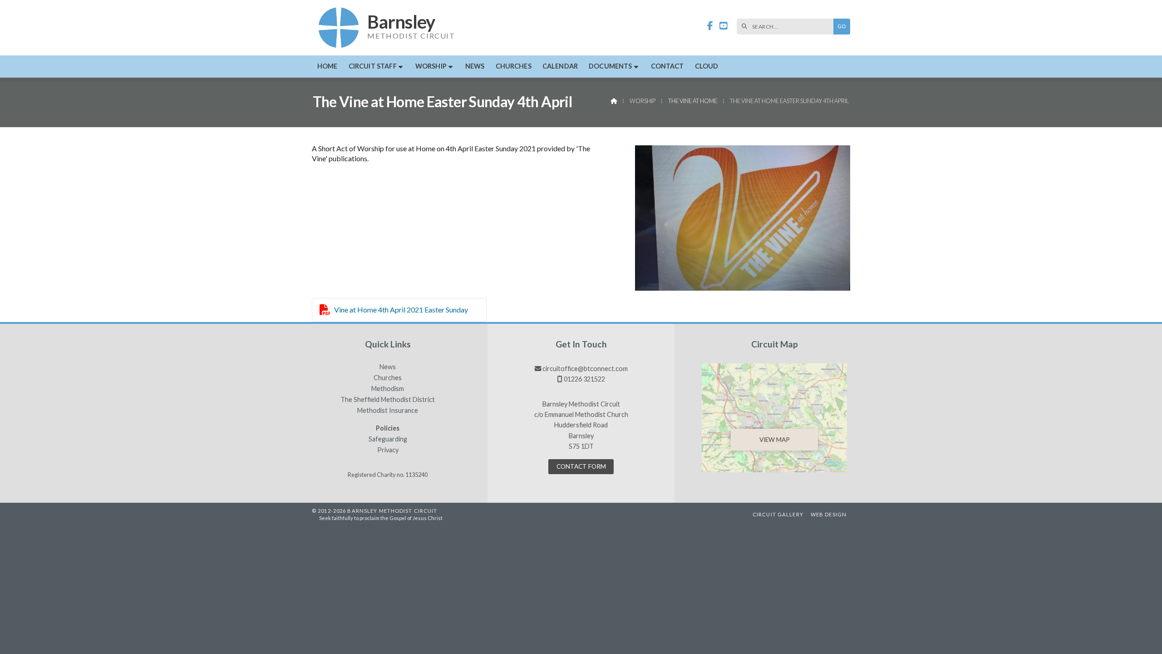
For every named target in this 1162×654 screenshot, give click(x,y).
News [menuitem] (475, 66)
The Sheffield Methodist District (387, 399)
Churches (388, 378)
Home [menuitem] (327, 66)
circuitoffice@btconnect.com (585, 368)
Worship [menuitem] (431, 66)
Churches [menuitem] (514, 66)
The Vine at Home (692, 100)
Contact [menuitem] (667, 66)
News (387, 367)
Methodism (387, 388)
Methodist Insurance (387, 410)
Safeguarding (388, 439)
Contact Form (581, 466)
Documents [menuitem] (610, 66)
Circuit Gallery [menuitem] (778, 514)
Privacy (388, 450)
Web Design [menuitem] (829, 514)
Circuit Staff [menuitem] (373, 66)
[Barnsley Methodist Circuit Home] (339, 27)
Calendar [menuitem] (560, 66)
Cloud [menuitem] (707, 66)
